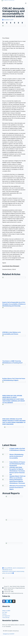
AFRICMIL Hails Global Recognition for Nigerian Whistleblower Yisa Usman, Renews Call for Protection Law (17, 471)
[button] (4, 23)
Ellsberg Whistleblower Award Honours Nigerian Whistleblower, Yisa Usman (17, 481)
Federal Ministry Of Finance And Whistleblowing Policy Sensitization (17, 463)
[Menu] (25, 3)
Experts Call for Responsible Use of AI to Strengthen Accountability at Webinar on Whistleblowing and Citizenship (14, 304)
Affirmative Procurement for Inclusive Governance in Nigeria (17, 487)
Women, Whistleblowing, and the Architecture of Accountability (16, 456)
